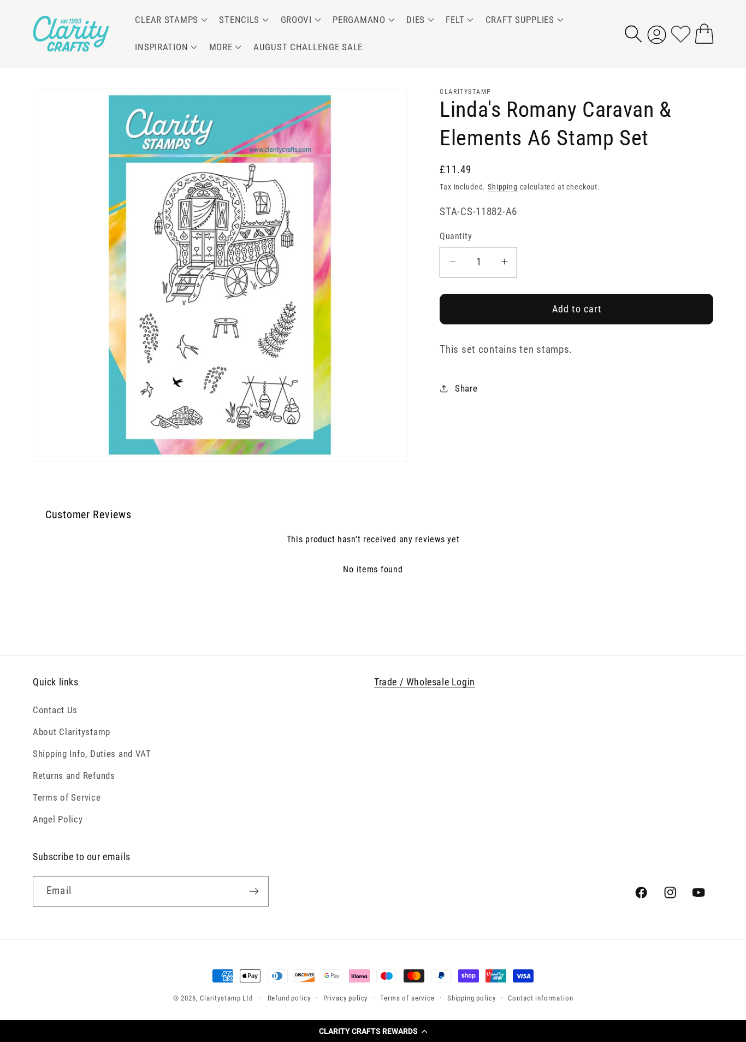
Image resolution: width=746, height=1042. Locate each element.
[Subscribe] (253, 891)
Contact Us (55, 709)
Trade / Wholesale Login (424, 682)
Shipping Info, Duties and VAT (92, 753)
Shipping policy (471, 998)
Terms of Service (67, 797)
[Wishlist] (680, 33)
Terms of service (407, 998)
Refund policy (289, 998)
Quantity (456, 236)
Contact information (540, 998)
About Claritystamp (71, 731)
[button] (373, 1031)
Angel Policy (58, 819)
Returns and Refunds (74, 775)
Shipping (503, 186)
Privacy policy (345, 998)
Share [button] (466, 387)
